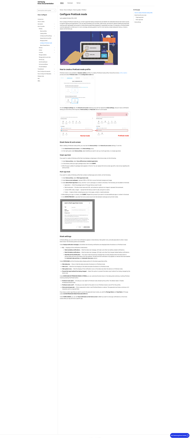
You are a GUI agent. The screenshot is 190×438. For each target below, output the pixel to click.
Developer (70, 3)
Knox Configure (68, 10)
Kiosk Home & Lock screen (140, 15)
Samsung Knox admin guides (44, 10)
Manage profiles (43, 40)
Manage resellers (43, 55)
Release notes (41, 76)
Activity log (41, 59)
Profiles (84, 10)
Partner (79, 3)
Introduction (40, 19)
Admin (62, 3)
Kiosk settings (138, 22)
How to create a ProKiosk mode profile (143, 12)
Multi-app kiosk (139, 19)
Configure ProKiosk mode (46, 43)
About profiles (43, 31)
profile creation (123, 73)
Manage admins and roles (44, 57)
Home (61, 10)
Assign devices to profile (45, 38)
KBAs (39, 81)
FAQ (39, 78)
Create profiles (43, 33)
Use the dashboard (43, 62)
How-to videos (41, 21)
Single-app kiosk (139, 17)
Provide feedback (43, 66)
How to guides (77, 10)
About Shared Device (45, 45)
